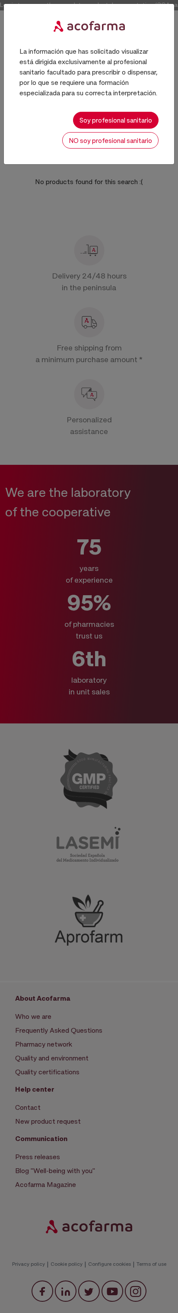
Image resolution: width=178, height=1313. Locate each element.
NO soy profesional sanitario (110, 140)
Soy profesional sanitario (115, 120)
